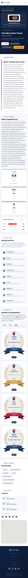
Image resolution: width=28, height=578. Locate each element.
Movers (14, 556)
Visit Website (15, 43)
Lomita (14, 473)
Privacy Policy (18, 573)
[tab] (4, 325)
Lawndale (6, 473)
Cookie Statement (10, 573)
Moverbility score (14, 553)
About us (14, 561)
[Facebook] (2, 516)
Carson (5, 469)
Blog (14, 559)
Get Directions (8, 47)
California (7, 8)
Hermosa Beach (8, 476)
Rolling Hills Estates (8, 483)
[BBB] (6, 516)
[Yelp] (16, 516)
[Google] (9, 516)
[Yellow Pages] (13, 516)
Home (2, 8)
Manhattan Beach (15, 469)
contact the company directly (13, 247)
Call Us (6, 43)
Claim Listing (19, 47)
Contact (14, 564)
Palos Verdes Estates (9, 479)
